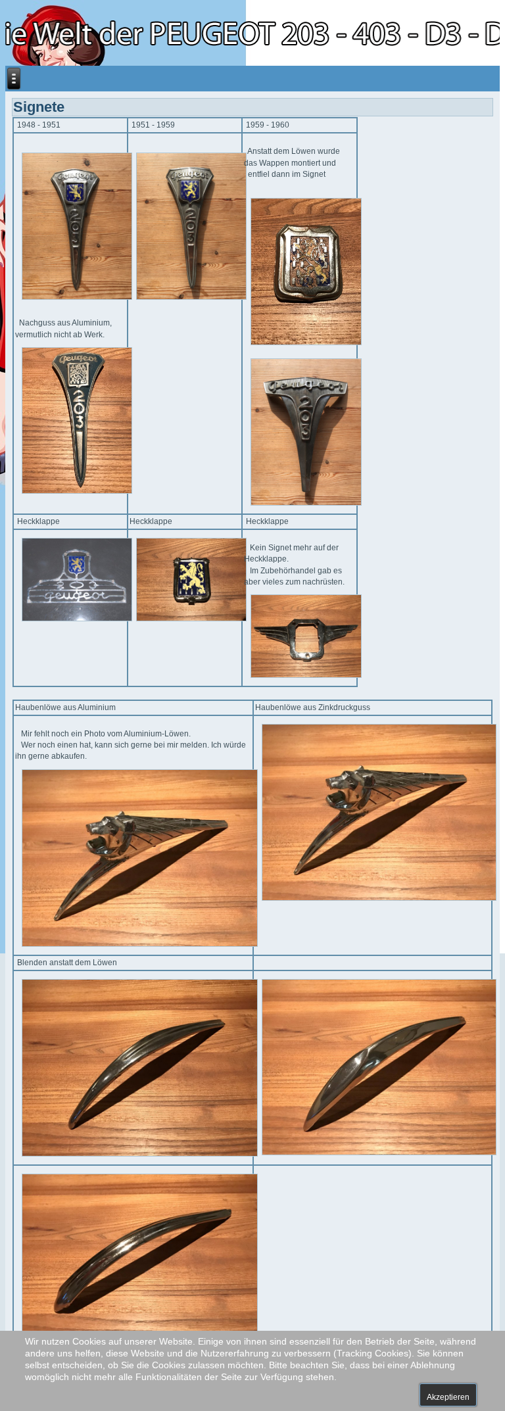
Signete (38, 107)
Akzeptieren (448, 1397)
